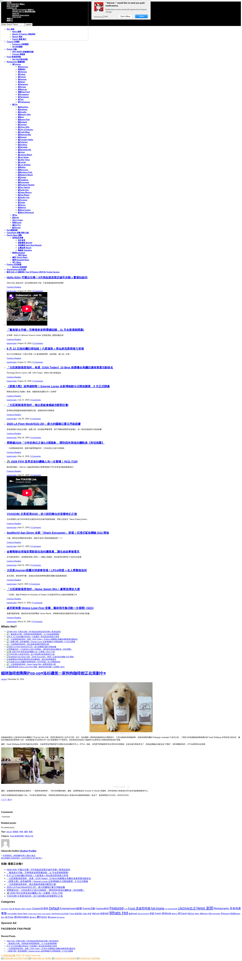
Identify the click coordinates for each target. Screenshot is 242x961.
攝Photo (174, 914)
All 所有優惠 (17, 47)
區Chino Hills (23, 127)
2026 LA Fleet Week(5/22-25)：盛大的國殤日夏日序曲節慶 (44, 423)
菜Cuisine (16, 64)
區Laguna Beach (25, 155)
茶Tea (14, 215)
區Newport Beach (25, 175)
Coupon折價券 (40, 908)
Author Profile (28, 851)
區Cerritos (22, 125)
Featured (117, 908)
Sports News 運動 (14, 235)
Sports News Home (34, 914)
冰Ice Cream (17, 220)
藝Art (3, 917)
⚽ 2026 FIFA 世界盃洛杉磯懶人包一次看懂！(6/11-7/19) (42, 461)
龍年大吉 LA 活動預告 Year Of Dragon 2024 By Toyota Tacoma (33, 272)
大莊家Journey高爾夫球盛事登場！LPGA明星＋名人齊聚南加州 (47, 570)
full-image (157, 908)
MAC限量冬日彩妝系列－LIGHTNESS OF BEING (21, 858)
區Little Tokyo (24, 160)
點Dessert (16, 228)
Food (126, 909)
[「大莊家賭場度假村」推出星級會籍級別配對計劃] (28, 644)
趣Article (33, 917)
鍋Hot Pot (16, 225)
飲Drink (15, 218)
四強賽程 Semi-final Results (30, 245)
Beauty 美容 (20, 909)
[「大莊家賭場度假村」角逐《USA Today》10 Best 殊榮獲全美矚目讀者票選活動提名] (42, 639)
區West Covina (24, 210)
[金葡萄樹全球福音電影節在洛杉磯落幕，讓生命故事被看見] (31, 659)
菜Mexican (22, 89)
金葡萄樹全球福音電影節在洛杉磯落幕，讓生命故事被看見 (43, 551)
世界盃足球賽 (17, 238)
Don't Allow (125, 16)
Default (54, 908)
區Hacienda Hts (24, 150)
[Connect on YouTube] (88, 958)
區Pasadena (23, 180)
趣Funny (42, 916)
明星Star (190, 914)
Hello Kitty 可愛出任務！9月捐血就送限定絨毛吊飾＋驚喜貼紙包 (47, 277)
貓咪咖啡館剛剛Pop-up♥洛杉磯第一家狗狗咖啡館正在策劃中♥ (53, 673)
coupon (28, 909)
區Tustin (21, 202)
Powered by (98, 17)
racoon (4, 679)
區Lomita (22, 162)
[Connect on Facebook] (64, 958)
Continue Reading (14, 287)
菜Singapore (23, 94)
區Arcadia (22, 112)
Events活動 (89, 908)
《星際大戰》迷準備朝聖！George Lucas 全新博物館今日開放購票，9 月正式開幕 (58, 386)
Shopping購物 (12, 914)
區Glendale (22, 147)
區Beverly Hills (24, 114)
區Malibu (22, 167)
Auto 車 (11, 909)
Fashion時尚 (102, 908)
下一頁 (8, 800)
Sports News (22, 914)
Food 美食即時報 (14, 57)
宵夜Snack (16, 223)
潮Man (197, 914)
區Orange (22, 177)
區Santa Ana (23, 190)
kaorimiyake (12, 291)
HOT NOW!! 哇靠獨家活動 (23, 52)
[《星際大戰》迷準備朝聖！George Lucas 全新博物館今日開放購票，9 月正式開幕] (41, 642)
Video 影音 (87, 914)
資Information (21, 916)
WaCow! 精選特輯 (100, 913)
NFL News (16, 262)
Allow (141, 16)
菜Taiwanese (23, 97)
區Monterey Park (25, 172)
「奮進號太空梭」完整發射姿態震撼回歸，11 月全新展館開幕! (45, 329)
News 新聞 (204, 908)
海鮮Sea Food (24, 92)
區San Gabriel (24, 187)
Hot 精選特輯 (12, 230)
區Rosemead (23, 182)
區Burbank (22, 122)
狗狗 (21, 832)
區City (15, 104)
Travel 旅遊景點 (75, 914)
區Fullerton (23, 142)
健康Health (133, 914)
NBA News (22, 255)
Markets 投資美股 (19, 267)
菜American (23, 67)
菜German (22, 79)
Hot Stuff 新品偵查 (20, 59)
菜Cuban (21, 74)
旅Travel (182, 913)
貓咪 (26, 832)
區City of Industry (25, 130)
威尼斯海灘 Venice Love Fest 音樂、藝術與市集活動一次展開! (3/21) (50, 607)
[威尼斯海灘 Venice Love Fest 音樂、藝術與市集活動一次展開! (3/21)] (36, 667)
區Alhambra (23, 107)
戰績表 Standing (25, 250)
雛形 (31, 832)
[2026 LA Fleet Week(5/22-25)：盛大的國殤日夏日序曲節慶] (31, 647)
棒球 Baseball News (20, 260)
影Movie (166, 913)
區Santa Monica (25, 192)
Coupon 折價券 (13, 42)
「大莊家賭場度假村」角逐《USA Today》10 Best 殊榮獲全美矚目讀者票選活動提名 (60, 367)
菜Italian (21, 82)
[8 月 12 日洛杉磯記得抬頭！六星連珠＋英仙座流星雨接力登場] (33, 637)
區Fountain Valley (25, 140)
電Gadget (52, 917)
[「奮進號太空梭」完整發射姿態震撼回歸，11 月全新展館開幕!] (33, 634)
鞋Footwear (61, 917)
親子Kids (9, 917)
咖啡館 (15, 832)
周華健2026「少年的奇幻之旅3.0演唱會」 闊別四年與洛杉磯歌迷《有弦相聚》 (55, 442)
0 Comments (38, 291)
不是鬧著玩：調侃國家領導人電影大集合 (19, 855)
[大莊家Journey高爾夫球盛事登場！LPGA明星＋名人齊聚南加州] (33, 662)
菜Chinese (22, 72)
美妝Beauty (235, 913)
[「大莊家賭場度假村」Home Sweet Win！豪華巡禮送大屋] (31, 664)
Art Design (4, 909)
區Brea (21, 117)
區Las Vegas (23, 157)
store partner (46, 914)
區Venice (21, 205)
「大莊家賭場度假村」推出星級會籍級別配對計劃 (37, 405)
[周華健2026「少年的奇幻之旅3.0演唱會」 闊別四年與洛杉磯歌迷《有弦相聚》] (39, 649)
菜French (22, 77)
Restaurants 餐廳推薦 (16, 62)
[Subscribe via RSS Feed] (14, 958)
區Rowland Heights (26, 185)
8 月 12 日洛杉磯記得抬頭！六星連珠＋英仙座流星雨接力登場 (45, 348)
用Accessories (214, 914)
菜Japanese (23, 84)
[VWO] (105, 17)
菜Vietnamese (24, 102)
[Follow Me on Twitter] (40, 958)
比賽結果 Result (24, 248)
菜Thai (21, 99)
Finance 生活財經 (14, 264)
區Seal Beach (23, 195)
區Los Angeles (24, 165)
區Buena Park (24, 120)
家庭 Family (155, 913)
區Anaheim (22, 109)
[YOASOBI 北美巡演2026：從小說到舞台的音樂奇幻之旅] (31, 654)
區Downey (22, 137)
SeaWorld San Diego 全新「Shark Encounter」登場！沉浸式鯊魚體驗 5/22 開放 (58, 532)
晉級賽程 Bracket (25, 243)
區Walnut (22, 207)
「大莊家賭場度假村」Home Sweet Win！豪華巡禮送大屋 (43, 589)
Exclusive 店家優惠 (20, 44)
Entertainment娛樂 (71, 908)
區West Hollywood (26, 212)
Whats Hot (29, 836)
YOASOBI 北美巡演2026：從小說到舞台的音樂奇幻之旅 (42, 513)
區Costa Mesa (24, 132)
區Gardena (22, 145)
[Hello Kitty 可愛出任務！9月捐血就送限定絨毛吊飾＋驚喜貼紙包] (34, 632)
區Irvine (21, 152)
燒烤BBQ (21, 69)
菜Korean (22, 87)
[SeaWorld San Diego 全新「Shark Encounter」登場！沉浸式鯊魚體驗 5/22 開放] (40, 657)
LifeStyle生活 (187, 908)
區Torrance (22, 200)
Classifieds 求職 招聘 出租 (18, 233)
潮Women (204, 914)
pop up (9, 832)
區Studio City (23, 197)
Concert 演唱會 (18, 54)
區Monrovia (23, 170)
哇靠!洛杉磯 (9, 955)
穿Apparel (225, 913)
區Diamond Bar (24, 135)
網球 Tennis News (19, 257)
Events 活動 (12, 49)
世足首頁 (21, 240)
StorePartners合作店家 (16, 269)
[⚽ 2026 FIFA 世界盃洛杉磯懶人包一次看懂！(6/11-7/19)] (31, 652)
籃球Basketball (18, 253)
